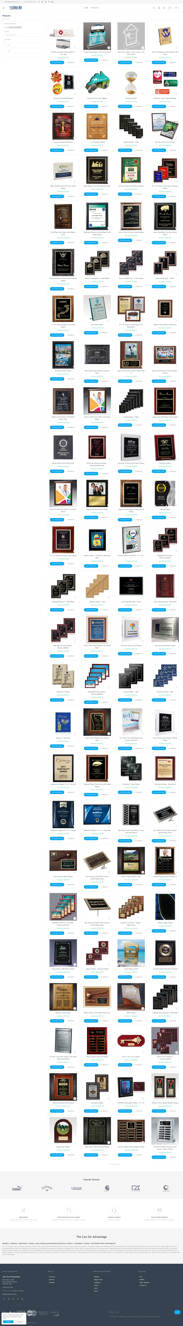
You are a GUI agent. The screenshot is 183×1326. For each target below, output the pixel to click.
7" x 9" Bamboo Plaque (97, 142)
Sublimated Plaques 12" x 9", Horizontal (97, 830)
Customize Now (57, 62)
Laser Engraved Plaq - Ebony (131, 602)
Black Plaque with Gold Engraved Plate (97, 186)
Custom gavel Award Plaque (63, 876)
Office (96, 1285)
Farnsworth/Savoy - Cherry (165, 278)
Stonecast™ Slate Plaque (131, 784)
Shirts (96, 1291)
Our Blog (51, 1282)
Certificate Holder (97, 324)
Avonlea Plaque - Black (131, 417)
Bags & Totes (98, 1279)
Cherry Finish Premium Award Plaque (131, 232)
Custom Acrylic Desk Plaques (97, 98)
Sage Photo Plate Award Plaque (97, 509)
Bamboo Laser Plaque (63, 1013)
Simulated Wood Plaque (63, 371)
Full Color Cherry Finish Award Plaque (131, 186)
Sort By (6, 27)
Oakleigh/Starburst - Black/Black (63, 602)
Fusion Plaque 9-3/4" (131, 969)
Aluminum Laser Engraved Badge (165, 98)
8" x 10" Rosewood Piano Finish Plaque (63, 555)
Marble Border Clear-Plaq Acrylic (63, 463)
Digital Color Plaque (63, 1147)
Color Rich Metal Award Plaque (165, 645)
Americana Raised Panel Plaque (63, 1103)
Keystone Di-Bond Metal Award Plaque (131, 463)
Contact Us (143, 1285)
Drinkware (97, 1282)
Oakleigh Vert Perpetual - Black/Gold (165, 1013)
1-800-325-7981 (31, 1)
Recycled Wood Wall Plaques (63, 98)
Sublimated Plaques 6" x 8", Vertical (63, 784)
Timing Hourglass (131, 98)
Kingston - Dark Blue (63, 738)
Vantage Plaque (165, 509)
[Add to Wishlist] (74, 47)
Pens (95, 1288)
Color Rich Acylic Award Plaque (131, 645)
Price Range (7, 39)
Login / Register (144, 1282)
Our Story (52, 1276)
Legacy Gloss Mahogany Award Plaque (165, 417)
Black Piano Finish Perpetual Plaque (97, 1147)
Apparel (96, 1276)
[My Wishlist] (164, 8)
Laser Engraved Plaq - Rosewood (165, 602)
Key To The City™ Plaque (131, 1057)
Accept (8, 1321)
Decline (20, 1321)
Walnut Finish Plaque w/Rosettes (165, 324)
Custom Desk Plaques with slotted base (97, 52)
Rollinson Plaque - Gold (97, 602)
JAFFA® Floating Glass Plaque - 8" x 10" (131, 1103)
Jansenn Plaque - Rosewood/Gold (97, 969)
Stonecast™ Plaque (63, 692)
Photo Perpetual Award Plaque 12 (165, 876)
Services (51, 1279)
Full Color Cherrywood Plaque (165, 142)
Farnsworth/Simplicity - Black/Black (97, 278)
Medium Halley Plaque (165, 923)
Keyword (6, 31)
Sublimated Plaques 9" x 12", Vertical (63, 830)
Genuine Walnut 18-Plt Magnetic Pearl (131, 1147)
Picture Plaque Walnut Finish (131, 876)
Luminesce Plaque (97, 1103)
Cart (141, 1276)
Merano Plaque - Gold (131, 142)
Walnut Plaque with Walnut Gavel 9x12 (97, 1013)
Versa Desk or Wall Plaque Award (63, 969)
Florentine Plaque (165, 463)
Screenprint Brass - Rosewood (165, 784)
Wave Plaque (131, 1013)
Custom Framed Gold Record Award (165, 969)
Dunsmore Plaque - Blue (165, 692)
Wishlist (71, 62)
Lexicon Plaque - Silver (131, 692)
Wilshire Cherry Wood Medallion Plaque (165, 1103)
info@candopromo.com (13, 1)
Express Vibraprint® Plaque (63, 142)
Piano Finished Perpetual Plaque (97, 1057)
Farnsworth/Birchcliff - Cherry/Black (131, 278)
